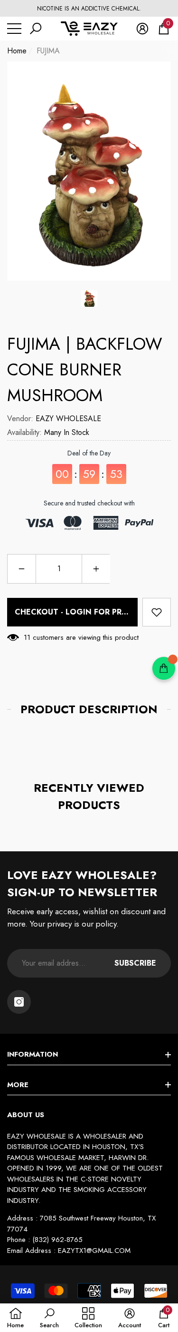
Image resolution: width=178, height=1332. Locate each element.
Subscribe (135, 963)
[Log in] (142, 28)
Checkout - (74, 611)
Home (17, 50)
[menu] (14, 28)
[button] (35, 28)
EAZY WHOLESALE (68, 418)
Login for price (100, 611)
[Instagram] (19, 1002)
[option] (89, 8)
